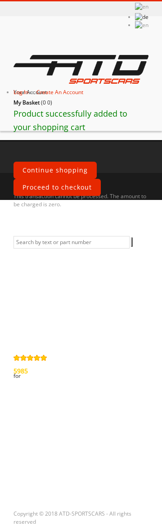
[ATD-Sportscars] (81, 70)
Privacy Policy (42, 276)
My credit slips (43, 438)
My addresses (42, 453)
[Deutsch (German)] (141, 17)
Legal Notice (39, 315)
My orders (36, 423)
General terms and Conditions (45, 257)
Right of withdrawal (37, 296)
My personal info (47, 469)
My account (38, 404)
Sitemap (33, 331)
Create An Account (59, 92)
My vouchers (40, 484)
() (33, 102)
